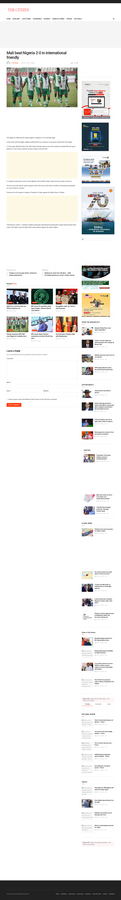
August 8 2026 (99, 411)
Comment (10, 358)
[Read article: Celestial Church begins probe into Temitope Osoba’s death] (89, 510)
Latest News (26, 19)
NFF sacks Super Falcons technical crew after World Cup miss (41, 336)
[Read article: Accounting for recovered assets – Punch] (87, 769)
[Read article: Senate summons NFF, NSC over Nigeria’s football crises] (17, 324)
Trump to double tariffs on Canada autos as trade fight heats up (103, 586)
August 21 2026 (36, 313)
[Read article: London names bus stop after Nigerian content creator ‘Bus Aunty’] (87, 602)
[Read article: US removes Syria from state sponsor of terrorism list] (87, 575)
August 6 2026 (99, 436)
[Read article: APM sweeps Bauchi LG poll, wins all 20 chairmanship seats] (87, 371)
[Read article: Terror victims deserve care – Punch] (87, 746)
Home (8, 19)
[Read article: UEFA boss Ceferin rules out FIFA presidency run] (17, 296)
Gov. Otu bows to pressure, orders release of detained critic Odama (104, 681)
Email (9, 391)
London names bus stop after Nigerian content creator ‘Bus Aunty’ (103, 600)
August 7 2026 (99, 423)
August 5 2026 (99, 829)
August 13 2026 (61, 338)
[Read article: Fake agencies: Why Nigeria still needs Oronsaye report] (87, 791)
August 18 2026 (36, 341)
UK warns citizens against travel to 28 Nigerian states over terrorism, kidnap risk (104, 615)
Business (47, 19)
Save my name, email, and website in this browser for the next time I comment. (33, 399)
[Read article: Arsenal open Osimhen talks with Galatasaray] (67, 324)
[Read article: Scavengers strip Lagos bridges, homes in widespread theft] (89, 458)
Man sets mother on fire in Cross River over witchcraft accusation (104, 496)
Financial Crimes (58, 19)
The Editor (15, 63)
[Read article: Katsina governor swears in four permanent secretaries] (87, 435)
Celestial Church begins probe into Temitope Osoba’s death (103, 509)
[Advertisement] (60, 34)
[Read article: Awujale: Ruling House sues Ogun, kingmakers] (87, 331)
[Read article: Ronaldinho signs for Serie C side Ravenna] (67, 296)
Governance (37, 19)
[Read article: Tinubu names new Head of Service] (87, 394)
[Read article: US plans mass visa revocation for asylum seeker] (87, 532)
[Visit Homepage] (18, 10)
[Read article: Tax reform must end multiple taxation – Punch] (87, 735)
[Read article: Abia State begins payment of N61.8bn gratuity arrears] (87, 641)
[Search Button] (113, 18)
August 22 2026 (99, 605)
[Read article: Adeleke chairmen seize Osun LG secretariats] (87, 358)
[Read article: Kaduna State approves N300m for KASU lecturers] (87, 654)
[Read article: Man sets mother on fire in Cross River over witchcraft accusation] (89, 498)
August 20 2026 (11, 338)
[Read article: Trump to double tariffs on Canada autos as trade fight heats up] (87, 588)
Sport (33, 63)
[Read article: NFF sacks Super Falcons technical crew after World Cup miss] (42, 324)
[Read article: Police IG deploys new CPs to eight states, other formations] (87, 423)
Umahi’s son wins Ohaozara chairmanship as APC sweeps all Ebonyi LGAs (104, 342)
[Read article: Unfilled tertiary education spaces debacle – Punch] (87, 758)
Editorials (78, 19)
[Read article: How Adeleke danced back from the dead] (87, 803)
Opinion (69, 19)
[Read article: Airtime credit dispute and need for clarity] (87, 829)
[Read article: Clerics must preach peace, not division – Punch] (87, 723)
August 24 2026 (11, 311)
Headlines (16, 19)
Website (45, 391)
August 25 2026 (99, 332)
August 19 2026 (99, 395)
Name (9, 382)
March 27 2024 (25, 63)
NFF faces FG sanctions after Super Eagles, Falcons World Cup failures (41, 308)
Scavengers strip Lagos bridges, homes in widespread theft (103, 457)
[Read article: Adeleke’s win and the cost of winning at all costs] (87, 816)
